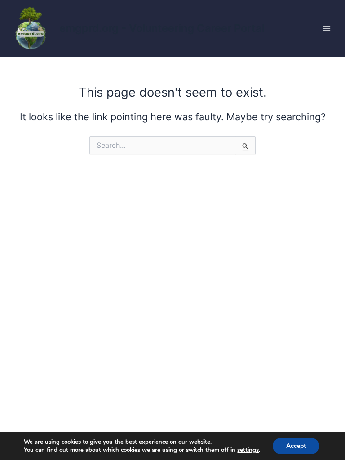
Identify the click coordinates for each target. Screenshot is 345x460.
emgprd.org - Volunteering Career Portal (162, 28)
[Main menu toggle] (326, 28)
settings (248, 450)
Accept (296, 446)
